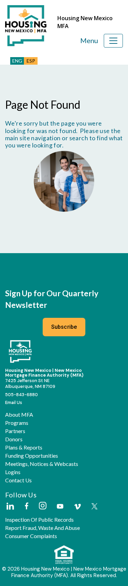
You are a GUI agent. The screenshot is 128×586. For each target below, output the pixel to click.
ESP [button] (31, 61)
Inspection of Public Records (39, 520)
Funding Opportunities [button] (31, 456)
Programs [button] (16, 423)
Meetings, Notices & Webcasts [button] (41, 464)
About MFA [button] (19, 415)
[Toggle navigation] (113, 41)
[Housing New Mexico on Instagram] (42, 506)
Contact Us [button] (18, 480)
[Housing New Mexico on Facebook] (26, 506)
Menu (89, 40)
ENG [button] (17, 61)
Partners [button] (15, 431)
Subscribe (64, 327)
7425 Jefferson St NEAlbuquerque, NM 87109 (30, 383)
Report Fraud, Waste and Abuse (42, 528)
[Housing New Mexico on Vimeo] (77, 506)
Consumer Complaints (31, 536)
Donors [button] (14, 439)
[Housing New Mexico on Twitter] (94, 506)
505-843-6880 (21, 395)
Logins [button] (12, 472)
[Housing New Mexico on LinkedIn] (10, 507)
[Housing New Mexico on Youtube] (60, 506)
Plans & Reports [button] (23, 447)
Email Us (13, 402)
